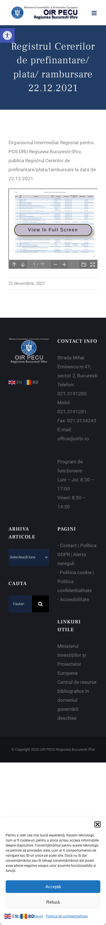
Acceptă (53, 886)
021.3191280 (72, 393)
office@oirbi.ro (73, 438)
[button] (7, 35)
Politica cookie (76, 572)
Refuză (53, 902)
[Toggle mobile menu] (95, 13)
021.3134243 (81, 420)
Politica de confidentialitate (67, 916)
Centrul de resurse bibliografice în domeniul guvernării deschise (76, 700)
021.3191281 (72, 411)
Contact (68, 545)
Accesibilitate (74, 599)
